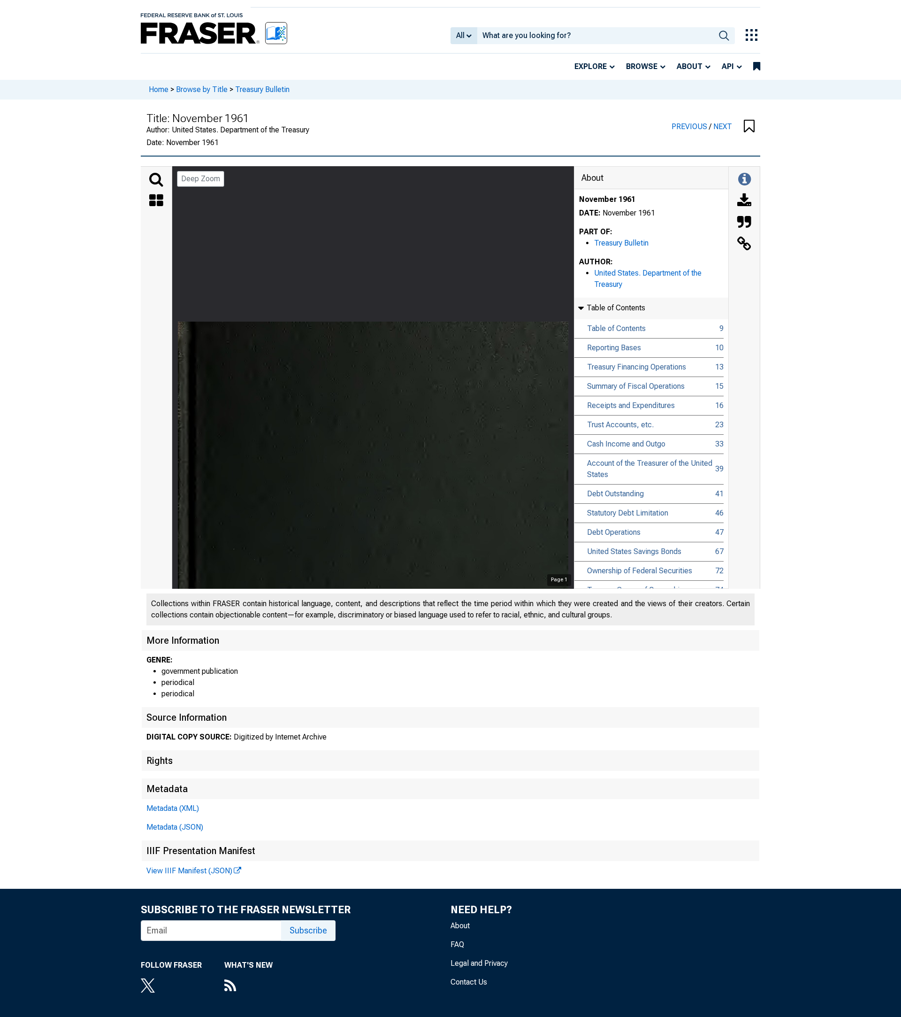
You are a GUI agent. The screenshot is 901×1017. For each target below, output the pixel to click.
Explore (590, 66)
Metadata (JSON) (174, 827)
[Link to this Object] (744, 244)
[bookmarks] (756, 66)
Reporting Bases (614, 347)
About (689, 66)
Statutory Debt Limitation (627, 512)
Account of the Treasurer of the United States (649, 469)
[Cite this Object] (744, 223)
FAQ (457, 944)
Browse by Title (202, 89)
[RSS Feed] (248, 986)
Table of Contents (616, 328)
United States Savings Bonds (634, 551)
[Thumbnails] (156, 201)
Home (158, 89)
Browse (641, 66)
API (728, 66)
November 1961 (607, 199)
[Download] (744, 201)
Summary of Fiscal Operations (636, 386)
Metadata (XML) (172, 808)
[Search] (156, 179)
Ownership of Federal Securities (639, 570)
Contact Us (468, 982)
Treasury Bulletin (262, 89)
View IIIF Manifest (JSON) (189, 870)
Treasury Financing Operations (636, 366)
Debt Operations (614, 532)
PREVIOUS (690, 126)
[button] (749, 127)
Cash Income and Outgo (626, 443)
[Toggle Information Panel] (744, 179)
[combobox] (595, 35)
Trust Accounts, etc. (620, 424)
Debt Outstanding (615, 493)
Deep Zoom (200, 178)
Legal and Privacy (479, 963)
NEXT (722, 126)
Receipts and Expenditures (631, 405)
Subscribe (308, 930)
